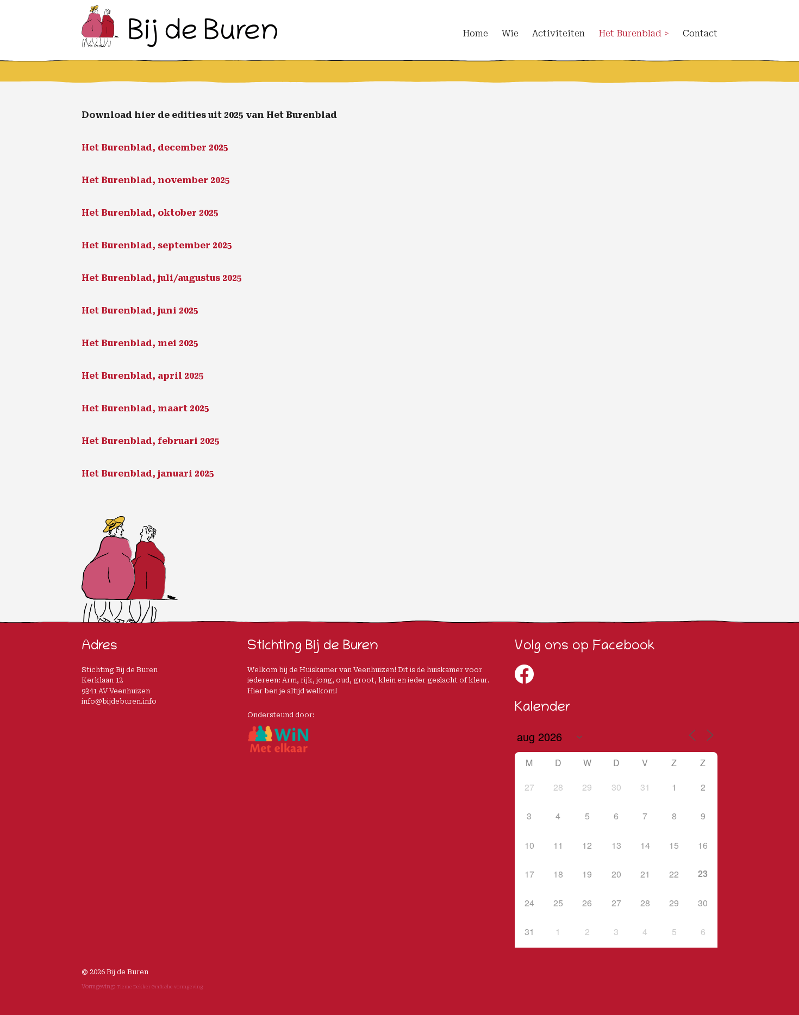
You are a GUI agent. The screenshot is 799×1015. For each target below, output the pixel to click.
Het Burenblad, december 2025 (155, 147)
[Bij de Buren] (179, 42)
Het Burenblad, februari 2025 (151, 441)
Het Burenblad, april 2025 (143, 376)
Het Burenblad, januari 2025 (148, 473)
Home (475, 33)
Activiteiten (558, 33)
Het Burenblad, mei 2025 (140, 343)
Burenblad (126, 310)
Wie (510, 33)
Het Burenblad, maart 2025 (145, 408)
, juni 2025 (175, 310)
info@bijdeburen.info (119, 701)
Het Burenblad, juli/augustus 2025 (162, 278)
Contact (700, 33)
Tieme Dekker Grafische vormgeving (160, 986)
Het (91, 310)
